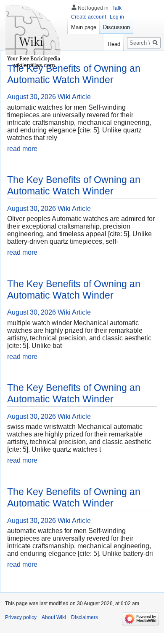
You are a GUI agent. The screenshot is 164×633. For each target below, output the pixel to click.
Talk (117, 8)
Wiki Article (74, 96)
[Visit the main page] (33, 33)
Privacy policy (21, 617)
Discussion (116, 27)
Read (114, 44)
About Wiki (54, 617)
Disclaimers (84, 617)
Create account (88, 17)
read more (22, 148)
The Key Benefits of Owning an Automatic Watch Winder (73, 74)
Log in (117, 17)
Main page (83, 27)
